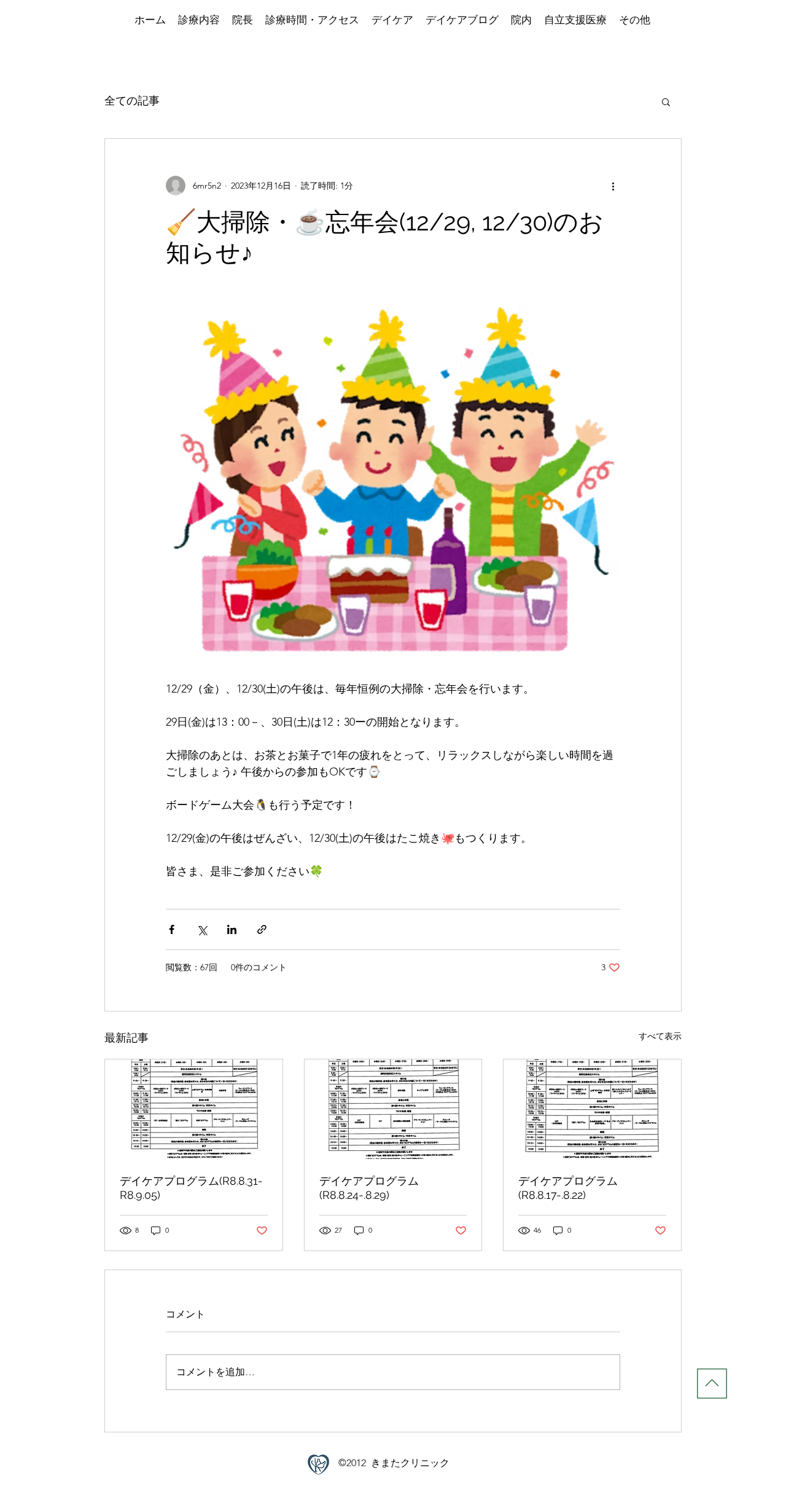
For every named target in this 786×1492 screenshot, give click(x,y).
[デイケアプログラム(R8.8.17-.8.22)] (592, 1109)
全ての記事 (132, 101)
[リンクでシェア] (262, 929)
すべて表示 (660, 1036)
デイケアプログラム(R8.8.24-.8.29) (369, 1187)
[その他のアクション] (612, 185)
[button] (666, 101)
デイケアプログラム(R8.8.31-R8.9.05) (191, 1187)
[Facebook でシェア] (171, 929)
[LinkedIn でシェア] (232, 929)
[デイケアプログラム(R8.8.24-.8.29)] (393, 1109)
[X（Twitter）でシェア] (202, 929)
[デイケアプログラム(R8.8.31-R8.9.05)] (193, 1109)
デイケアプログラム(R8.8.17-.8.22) (568, 1187)
